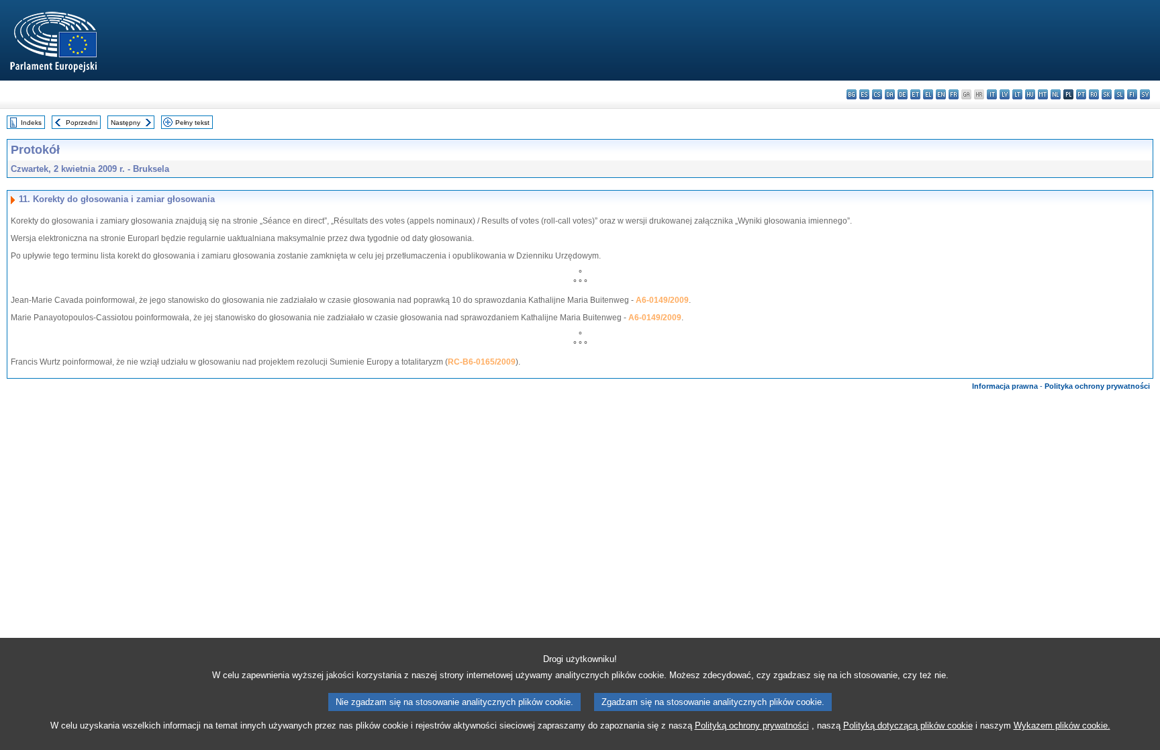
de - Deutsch (903, 94)
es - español (864, 94)
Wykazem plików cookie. (1062, 725)
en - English (941, 94)
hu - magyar (1030, 94)
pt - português (1081, 94)
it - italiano (992, 94)
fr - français (954, 94)
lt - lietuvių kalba (1017, 94)
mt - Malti (1043, 94)
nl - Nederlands (1056, 94)
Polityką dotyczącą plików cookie (908, 725)
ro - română (1094, 94)
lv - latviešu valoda (1005, 94)
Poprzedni (81, 122)
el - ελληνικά (928, 94)
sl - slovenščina (1119, 94)
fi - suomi (1132, 94)
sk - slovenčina (1107, 94)
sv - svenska (1145, 94)
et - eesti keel (915, 94)
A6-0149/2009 (662, 300)
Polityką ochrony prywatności (752, 725)
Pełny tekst (192, 122)
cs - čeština (877, 94)
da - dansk (890, 94)
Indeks (31, 122)
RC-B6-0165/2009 (482, 362)
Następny (125, 122)
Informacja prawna (1005, 386)
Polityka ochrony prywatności (1097, 386)
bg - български (852, 94)
